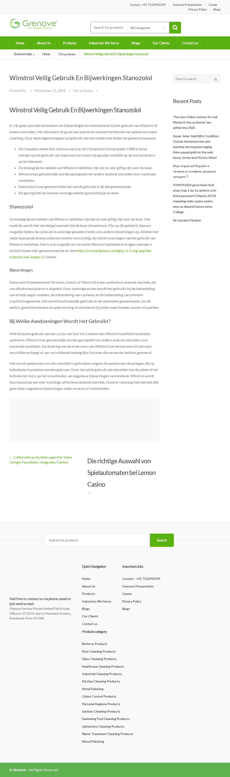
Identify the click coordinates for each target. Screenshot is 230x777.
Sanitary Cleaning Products (101, 711)
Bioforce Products (95, 644)
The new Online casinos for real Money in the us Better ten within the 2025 (195, 122)
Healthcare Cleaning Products (103, 666)
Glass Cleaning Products (99, 659)
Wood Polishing (93, 741)
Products (70, 43)
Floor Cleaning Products (99, 651)
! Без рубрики (66, 54)
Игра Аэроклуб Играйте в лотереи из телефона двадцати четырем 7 (194, 171)
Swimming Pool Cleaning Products (106, 719)
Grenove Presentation (187, 5)
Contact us (190, 43)
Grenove (19, 770)
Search (162, 540)
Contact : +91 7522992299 (148, 5)
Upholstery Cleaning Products (103, 726)
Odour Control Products (99, 696)
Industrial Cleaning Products (102, 674)
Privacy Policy (198, 9)
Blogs (217, 9)
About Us (44, 43)
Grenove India (22, 54)
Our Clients (161, 43)
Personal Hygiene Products (101, 704)
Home (20, 43)
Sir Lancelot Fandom (187, 220)
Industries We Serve (104, 43)
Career (212, 5)
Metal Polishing (93, 689)
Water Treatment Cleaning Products (107, 734)
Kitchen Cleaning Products (101, 681)
